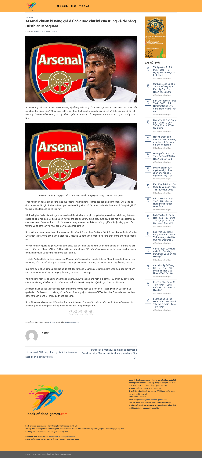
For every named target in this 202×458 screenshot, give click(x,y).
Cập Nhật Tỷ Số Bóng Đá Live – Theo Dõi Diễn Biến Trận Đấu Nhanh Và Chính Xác (163, 269)
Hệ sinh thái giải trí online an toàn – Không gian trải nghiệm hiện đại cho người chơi (164, 140)
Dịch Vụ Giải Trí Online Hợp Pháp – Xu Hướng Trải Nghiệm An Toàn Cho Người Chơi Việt (164, 219)
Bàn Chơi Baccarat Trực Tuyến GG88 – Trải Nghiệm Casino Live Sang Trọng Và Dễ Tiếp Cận (164, 106)
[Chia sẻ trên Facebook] (71, 312)
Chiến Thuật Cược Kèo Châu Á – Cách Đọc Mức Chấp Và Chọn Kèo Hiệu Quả (164, 252)
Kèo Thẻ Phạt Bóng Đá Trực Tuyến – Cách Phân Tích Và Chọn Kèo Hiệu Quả (164, 286)
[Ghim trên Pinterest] (86, 312)
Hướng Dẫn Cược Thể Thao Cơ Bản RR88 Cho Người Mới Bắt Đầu (164, 156)
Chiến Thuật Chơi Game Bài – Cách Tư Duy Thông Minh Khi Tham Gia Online (164, 124)
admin (54, 31)
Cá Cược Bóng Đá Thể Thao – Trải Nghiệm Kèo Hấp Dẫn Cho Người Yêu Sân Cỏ (164, 88)
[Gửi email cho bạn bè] (81, 312)
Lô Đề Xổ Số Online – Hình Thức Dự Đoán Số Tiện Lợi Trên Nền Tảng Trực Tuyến (164, 303)
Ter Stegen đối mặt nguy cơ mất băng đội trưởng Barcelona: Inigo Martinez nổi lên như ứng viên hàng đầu (109, 352)
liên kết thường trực (71, 322)
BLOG (73, 6)
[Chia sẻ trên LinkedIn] (91, 312)
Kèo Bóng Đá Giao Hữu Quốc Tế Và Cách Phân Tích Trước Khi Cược (164, 187)
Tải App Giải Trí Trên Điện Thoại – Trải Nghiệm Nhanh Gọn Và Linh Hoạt (164, 71)
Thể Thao (84, 6)
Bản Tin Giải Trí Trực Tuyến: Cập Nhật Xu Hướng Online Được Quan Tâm (163, 202)
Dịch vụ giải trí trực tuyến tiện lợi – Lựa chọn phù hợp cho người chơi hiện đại (162, 171)
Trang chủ (62, 6)
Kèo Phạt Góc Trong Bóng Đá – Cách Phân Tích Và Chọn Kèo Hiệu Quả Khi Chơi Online (164, 236)
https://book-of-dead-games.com (62, 437)
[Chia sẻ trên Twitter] (76, 312)
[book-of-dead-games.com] (39, 6)
